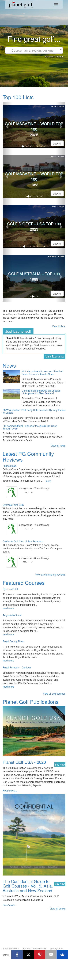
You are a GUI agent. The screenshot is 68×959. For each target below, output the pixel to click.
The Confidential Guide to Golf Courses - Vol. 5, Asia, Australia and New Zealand (28, 885)
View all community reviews (50, 574)
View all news (58, 445)
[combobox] (34, 50)
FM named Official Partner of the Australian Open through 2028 (30, 427)
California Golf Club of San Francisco (23, 541)
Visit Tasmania (55, 356)
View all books (57, 908)
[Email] (51, 954)
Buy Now (60, 764)
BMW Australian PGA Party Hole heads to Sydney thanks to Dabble (34, 411)
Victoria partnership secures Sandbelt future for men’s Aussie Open (42, 372)
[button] (7, 127)
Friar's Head (9, 465)
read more (8, 608)
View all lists (58, 326)
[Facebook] (17, 954)
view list (57, 143)
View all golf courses (54, 693)
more (48, 481)
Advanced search (54, 56)
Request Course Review (34, 948)
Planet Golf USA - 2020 (24, 762)
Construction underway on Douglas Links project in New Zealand (41, 392)
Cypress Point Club (13, 505)
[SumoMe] (62, 954)
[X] (28, 954)
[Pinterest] (39, 954)
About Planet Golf (11, 948)
